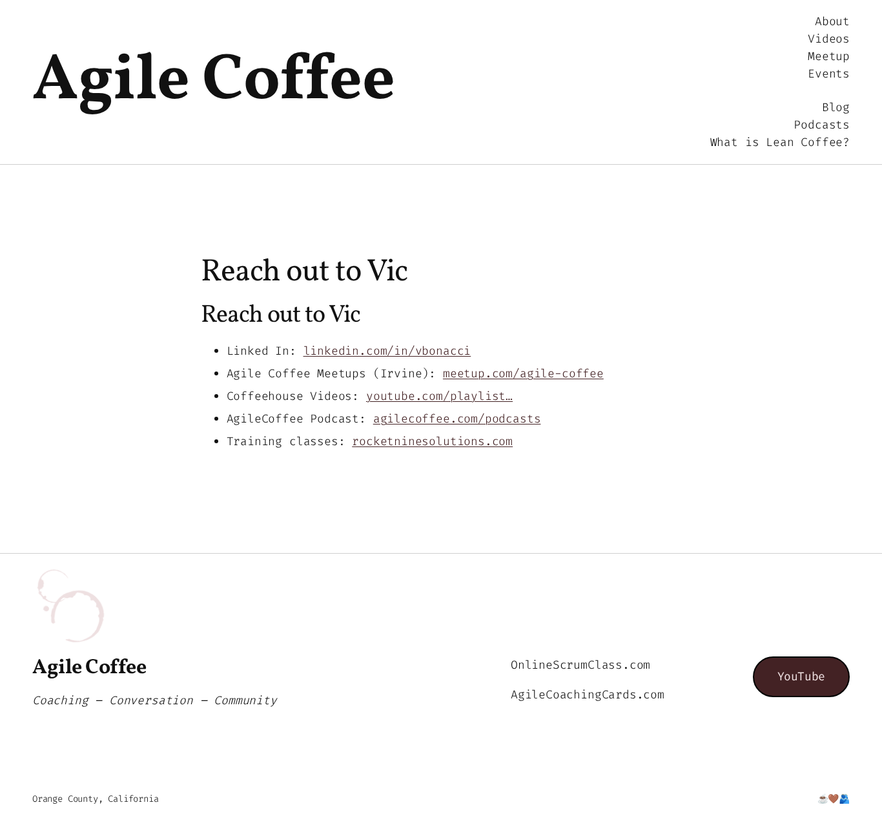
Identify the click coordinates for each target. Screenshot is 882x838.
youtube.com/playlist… (439, 396)
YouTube (801, 676)
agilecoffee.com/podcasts (457, 418)
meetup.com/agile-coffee (523, 373)
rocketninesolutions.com (432, 441)
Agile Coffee (213, 82)
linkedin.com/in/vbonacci (387, 351)
